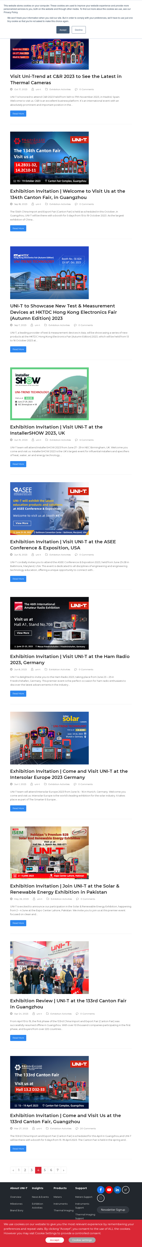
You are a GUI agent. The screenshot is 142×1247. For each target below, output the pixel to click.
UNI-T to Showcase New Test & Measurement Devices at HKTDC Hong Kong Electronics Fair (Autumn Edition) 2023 (63, 312)
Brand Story (16, 1210)
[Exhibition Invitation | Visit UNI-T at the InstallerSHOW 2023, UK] (49, 393)
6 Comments (87, 439)
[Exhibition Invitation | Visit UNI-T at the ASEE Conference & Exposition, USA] (49, 508)
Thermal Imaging (64, 1210)
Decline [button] (79, 29)
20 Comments (88, 1128)
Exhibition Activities (60, 89)
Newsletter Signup (113, 1209)
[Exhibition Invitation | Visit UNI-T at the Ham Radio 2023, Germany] (49, 623)
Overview (15, 1197)
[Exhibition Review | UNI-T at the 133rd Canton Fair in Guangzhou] (49, 967)
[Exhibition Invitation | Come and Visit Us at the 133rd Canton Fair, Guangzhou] (49, 1082)
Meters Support (83, 1197)
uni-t (38, 89)
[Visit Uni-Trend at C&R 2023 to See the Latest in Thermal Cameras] (49, 42)
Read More (18, 113)
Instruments (60, 1203)
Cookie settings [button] (82, 1239)
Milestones (16, 1203)
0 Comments (86, 89)
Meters (58, 1197)
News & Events (40, 1197)
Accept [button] (63, 29)
